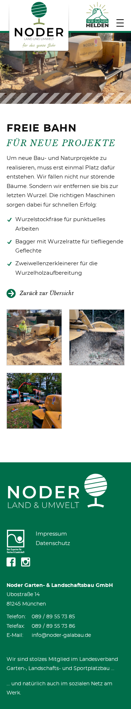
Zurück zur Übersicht (47, 293)
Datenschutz (53, 543)
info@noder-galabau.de (61, 635)
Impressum (51, 534)
